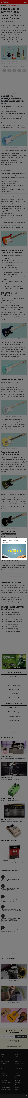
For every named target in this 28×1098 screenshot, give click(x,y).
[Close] (25, 541)
